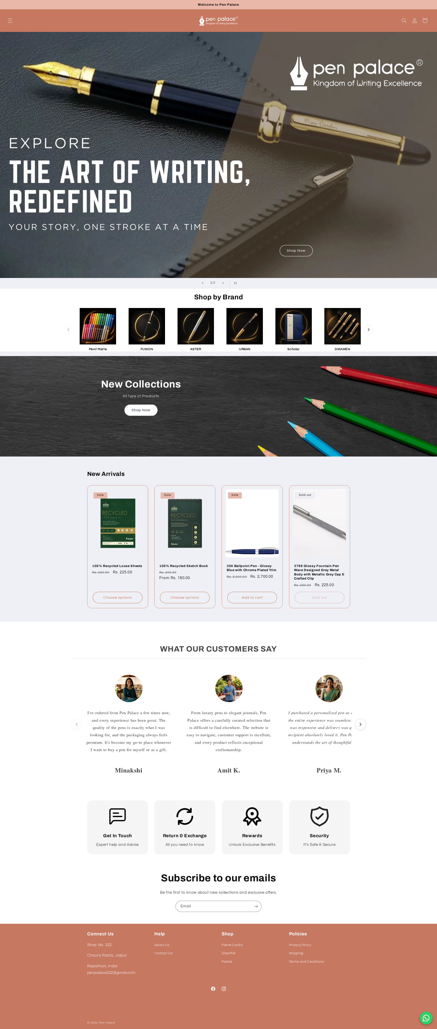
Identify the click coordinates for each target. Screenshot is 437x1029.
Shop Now (296, 250)
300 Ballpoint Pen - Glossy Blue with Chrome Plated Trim (251, 568)
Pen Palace (107, 1022)
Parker (227, 961)
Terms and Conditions (306, 961)
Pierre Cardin (232, 945)
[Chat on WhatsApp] (426, 1018)
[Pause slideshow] (234, 283)
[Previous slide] (203, 283)
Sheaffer (229, 953)
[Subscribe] (256, 906)
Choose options (117, 597)
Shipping (296, 953)
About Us (161, 945)
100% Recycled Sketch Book (183, 565)
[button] (10, 20)
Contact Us (163, 953)
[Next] (368, 329)
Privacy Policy (300, 945)
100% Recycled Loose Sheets (117, 565)
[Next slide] (223, 283)
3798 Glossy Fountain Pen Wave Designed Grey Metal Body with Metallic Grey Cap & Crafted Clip (319, 572)
